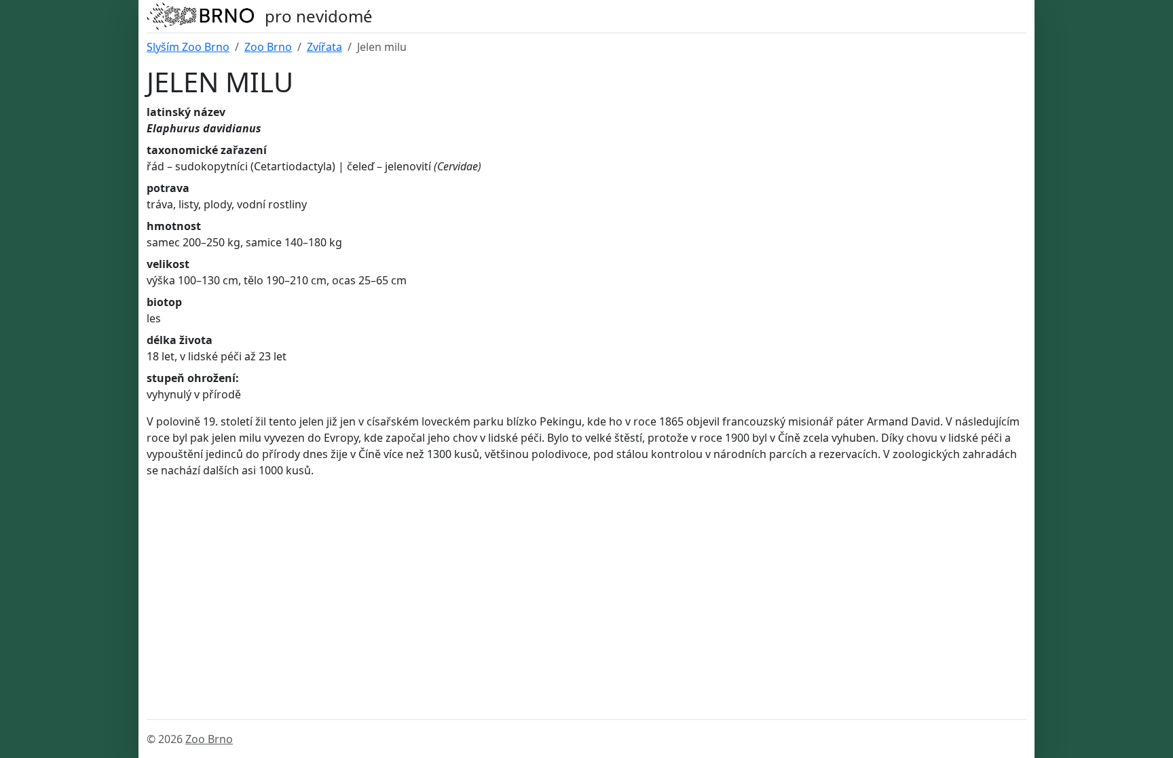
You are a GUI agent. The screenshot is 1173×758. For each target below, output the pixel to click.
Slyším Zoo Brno (188, 46)
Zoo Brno (268, 46)
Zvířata (324, 46)
